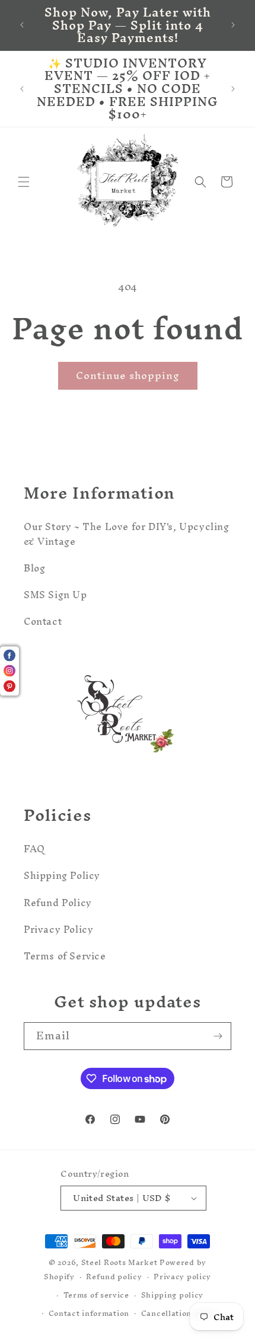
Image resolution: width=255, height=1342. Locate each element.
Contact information (89, 1313)
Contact (43, 621)
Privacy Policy (58, 929)
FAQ (34, 848)
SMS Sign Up (55, 594)
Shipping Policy (62, 875)
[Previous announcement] (22, 25)
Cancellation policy (179, 1313)
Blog (34, 568)
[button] (24, 182)
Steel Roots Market (119, 1262)
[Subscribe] (218, 1036)
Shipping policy (172, 1295)
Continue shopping (128, 375)
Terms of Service (65, 956)
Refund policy (114, 1276)
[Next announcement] (233, 25)
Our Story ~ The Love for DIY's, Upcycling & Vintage (127, 534)
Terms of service (96, 1295)
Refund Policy (58, 902)
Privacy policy (182, 1276)
